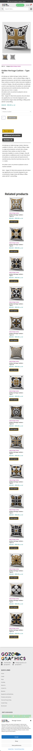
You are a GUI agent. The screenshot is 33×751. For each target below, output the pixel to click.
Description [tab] (8, 131)
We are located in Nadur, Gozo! (17, 1)
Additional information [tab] (12, 135)
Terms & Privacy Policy (19, 749)
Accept (16, 737)
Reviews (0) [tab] (8, 140)
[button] (30, 720)
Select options (13, 221)
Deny (16, 741)
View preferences (16, 745)
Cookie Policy (11, 749)
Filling (4, 108)
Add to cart (12, 117)
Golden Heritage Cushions (15, 66)
